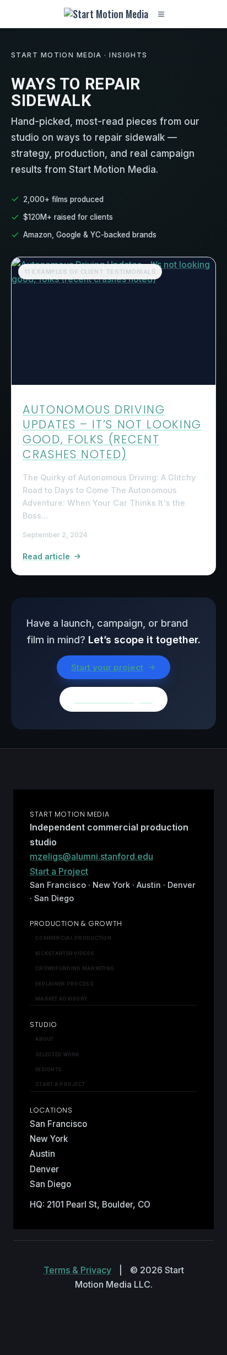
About (44, 1039)
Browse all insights (113, 699)
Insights (48, 1069)
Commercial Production (73, 938)
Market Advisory (61, 999)
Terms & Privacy (77, 1269)
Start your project (107, 667)
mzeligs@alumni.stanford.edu (91, 856)
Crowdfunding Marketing (74, 968)
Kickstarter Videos (64, 953)
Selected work (57, 1054)
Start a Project (59, 871)
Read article (46, 556)
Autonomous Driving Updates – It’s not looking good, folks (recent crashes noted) (112, 431)
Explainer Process (64, 984)
